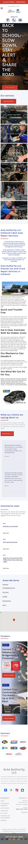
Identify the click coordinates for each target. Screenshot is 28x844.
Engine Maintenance (20, 380)
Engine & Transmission (7, 380)
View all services (8, 101)
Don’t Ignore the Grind (10, 542)
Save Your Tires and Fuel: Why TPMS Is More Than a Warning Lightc (12, 560)
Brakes (2, 378)
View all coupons (9, 675)
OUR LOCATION (10, 87)
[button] (14, 620)
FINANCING (4, 811)
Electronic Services (21, 378)
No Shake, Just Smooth (10, 526)
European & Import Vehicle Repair (17, 384)
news (4, 523)
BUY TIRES (4, 813)
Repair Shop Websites (19, 829)
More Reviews (6, 433)
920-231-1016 (13, 350)
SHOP (2, 801)
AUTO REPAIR (5, 808)
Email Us (24, 812)
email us (9, 368)
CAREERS (4, 820)
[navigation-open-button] (2, 8)
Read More (6, 533)
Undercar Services (6, 381)
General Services (10, 383)
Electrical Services (10, 378)
